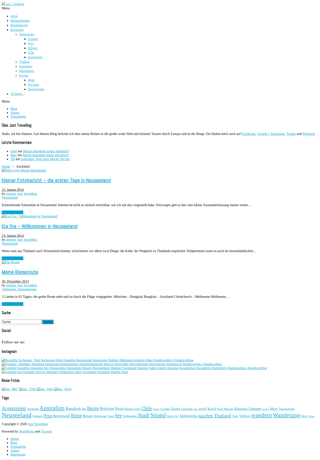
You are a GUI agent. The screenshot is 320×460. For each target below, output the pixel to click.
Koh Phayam (225, 409)
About (14, 113)
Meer (274, 409)
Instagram (277, 134)
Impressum (17, 454)
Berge (93, 408)
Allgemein (9, 289)
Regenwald (61, 416)
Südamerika (26, 34)
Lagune (255, 408)
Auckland (33, 409)
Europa (23, 75)
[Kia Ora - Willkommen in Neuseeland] (29, 216)
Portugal (33, 84)
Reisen (88, 416)
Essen (175, 409)
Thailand (24, 61)
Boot (119, 408)
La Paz (265, 409)
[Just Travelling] (13, 4)
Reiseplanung (19, 25)
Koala (212, 409)
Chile (31, 52)
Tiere (235, 416)
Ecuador (33, 39)
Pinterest (309, 134)
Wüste (311, 416)
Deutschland (36, 89)
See (118, 415)
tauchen (206, 415)
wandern (261, 415)
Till (12, 159)
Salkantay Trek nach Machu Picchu (45, 159)
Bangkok (73, 408)
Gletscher (187, 409)
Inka (196, 409)
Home (14, 16)
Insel (203, 409)
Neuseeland (26, 71)
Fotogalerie (18, 116)
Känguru (241, 409)
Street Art (173, 416)
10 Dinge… (17, 93)
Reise (76, 415)
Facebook (248, 134)
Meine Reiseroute (20, 271)
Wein (304, 416)
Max (13, 155)
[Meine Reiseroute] (10, 262)
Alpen (31, 80)
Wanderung (286, 415)
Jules (13, 151)
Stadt (143, 415)
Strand (158, 415)
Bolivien (32, 48)
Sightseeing (130, 416)
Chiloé (156, 409)
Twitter (291, 134)
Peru (31, 43)
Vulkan (244, 416)
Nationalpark (287, 409)
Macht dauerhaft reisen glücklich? (46, 151)
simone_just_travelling (21, 193)
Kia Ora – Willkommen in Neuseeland (39, 226)
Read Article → (12, 212)
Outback (37, 416)
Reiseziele (17, 29)
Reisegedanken (20, 20)
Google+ (263, 134)
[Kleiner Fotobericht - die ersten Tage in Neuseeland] (24, 170)
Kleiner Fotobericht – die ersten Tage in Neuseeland (56, 180)
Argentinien (35, 57)
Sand (111, 416)
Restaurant (100, 416)
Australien (25, 66)
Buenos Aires (132, 409)
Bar (84, 409)
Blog (13, 109)
